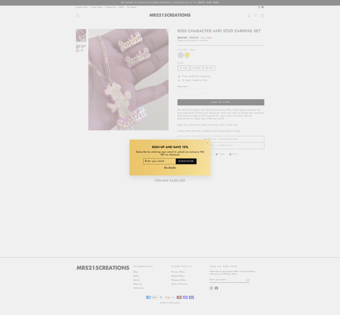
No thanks (170, 168)
